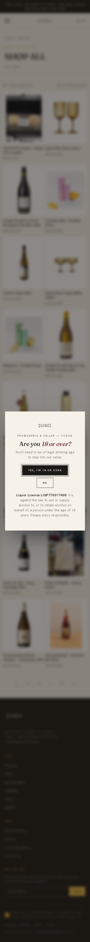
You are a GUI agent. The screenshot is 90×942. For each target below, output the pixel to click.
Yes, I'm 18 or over (45, 470)
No (45, 483)
